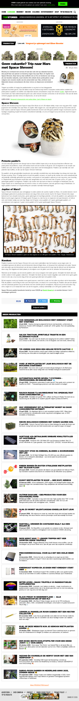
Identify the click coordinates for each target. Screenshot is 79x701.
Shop (57, 12)
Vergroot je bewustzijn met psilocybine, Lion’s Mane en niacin (30, 99)
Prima (62, 4)
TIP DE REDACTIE (66, 12)
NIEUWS (28, 12)
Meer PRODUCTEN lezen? (39, 685)
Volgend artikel (39, 307)
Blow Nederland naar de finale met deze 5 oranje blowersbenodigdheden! (48, 44)
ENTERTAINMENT (47, 12)
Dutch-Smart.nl (48, 290)
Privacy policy (59, 692)
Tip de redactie (7, 695)
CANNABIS (11, 12)
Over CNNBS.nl (18, 692)
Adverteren (6, 692)
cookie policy (51, 5)
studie (62, 91)
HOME (4, 12)
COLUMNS (36, 12)
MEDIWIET (20, 12)
